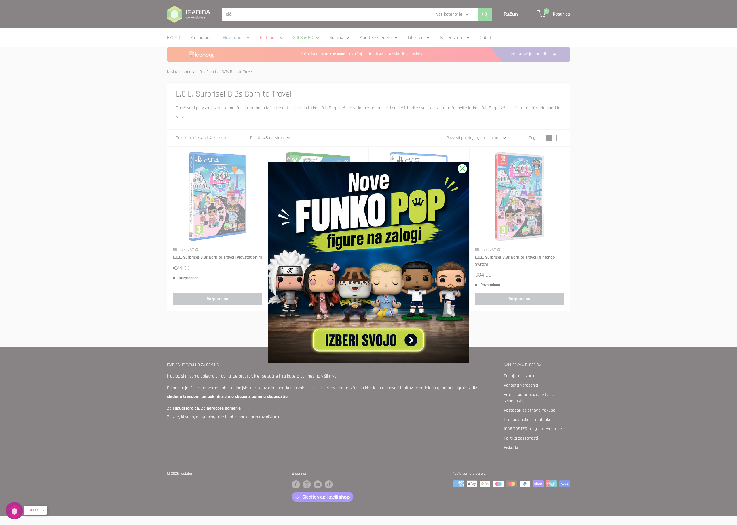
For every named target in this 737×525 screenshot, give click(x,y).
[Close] (462, 169)
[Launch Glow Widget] (14, 510)
